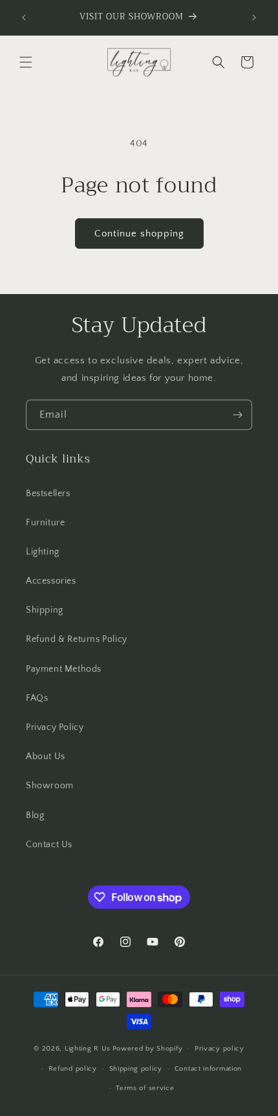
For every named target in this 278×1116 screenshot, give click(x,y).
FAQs (37, 698)
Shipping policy (136, 1069)
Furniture (45, 523)
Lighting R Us (88, 1049)
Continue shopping (139, 233)
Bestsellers (48, 493)
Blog (35, 815)
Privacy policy (219, 1049)
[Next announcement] (254, 17)
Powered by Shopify (147, 1049)
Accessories (51, 581)
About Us (45, 756)
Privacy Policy (54, 727)
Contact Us (49, 844)
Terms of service (145, 1088)
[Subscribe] (237, 415)
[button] (26, 62)
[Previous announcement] (24, 17)
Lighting (42, 552)
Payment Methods (64, 669)
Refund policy (72, 1069)
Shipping (44, 610)
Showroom (50, 785)
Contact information (208, 1069)
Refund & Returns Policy (76, 639)
